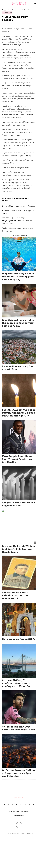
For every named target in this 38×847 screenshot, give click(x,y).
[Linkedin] (25, 804)
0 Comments (7, 13)
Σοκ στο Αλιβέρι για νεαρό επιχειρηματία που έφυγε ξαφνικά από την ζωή (17, 221)
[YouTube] (17, 804)
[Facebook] (4, 804)
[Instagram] (13, 804)
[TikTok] (21, 804)
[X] (8, 804)
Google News (8, 231)
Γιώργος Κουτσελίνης (9, 10)
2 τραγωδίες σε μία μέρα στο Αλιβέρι (18, 206)
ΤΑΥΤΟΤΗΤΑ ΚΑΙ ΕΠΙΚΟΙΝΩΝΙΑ (19, 811)
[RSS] (29, 804)
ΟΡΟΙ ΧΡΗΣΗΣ (19, 815)
